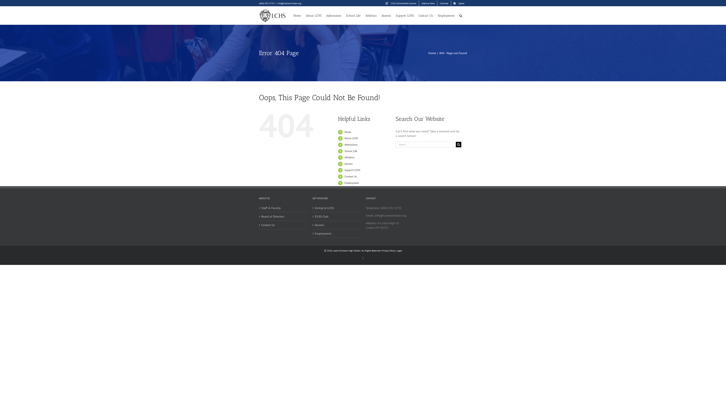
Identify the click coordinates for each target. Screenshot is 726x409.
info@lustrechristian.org (289, 3)
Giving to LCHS (324, 208)
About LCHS (351, 138)
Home (347, 132)
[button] (460, 15)
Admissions (351, 144)
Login (399, 250)
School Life (350, 151)
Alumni (348, 163)
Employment (351, 183)
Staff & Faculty (271, 208)
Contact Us (350, 176)
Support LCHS (352, 170)
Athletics (349, 157)
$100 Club (321, 216)
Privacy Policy (388, 250)
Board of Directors (272, 216)
